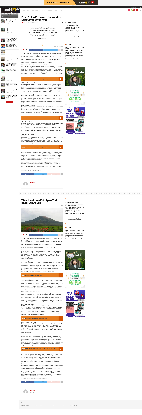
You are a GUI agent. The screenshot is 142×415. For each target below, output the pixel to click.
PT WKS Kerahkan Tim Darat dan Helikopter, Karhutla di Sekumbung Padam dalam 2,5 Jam (12, 58)
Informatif (68, 44)
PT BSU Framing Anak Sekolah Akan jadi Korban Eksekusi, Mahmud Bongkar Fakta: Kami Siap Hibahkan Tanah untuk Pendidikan (11, 21)
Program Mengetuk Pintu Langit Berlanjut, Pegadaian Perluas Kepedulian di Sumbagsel (11, 64)
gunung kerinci (26, 378)
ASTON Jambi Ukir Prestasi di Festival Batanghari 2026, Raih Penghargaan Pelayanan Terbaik (11, 45)
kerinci (35, 378)
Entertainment (8, 7)
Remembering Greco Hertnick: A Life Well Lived (74, 50)
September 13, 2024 (31, 22)
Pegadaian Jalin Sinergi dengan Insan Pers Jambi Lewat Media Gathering (11, 96)
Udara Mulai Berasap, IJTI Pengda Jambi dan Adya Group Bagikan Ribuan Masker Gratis (12, 90)
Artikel (37, 22)
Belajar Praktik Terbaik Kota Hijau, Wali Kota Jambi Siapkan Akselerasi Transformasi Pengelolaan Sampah (74, 31)
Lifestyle (16, 7)
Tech (12, 7)
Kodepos (68, 39)
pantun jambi (29, 170)
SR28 (67, 14)
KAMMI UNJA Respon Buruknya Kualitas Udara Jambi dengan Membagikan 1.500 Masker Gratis (12, 39)
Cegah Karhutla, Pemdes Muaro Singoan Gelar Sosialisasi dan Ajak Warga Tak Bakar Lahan (12, 77)
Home (2, 7)
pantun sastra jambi (36, 170)
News (4, 7)
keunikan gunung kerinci (42, 378)
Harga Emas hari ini (58, 10)
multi (67, 63)
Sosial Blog (49, 10)
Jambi (25, 170)
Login (140, 7)
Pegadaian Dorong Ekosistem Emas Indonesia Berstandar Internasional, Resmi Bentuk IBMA (12, 51)
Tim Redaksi (24, 22)
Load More (9, 102)
